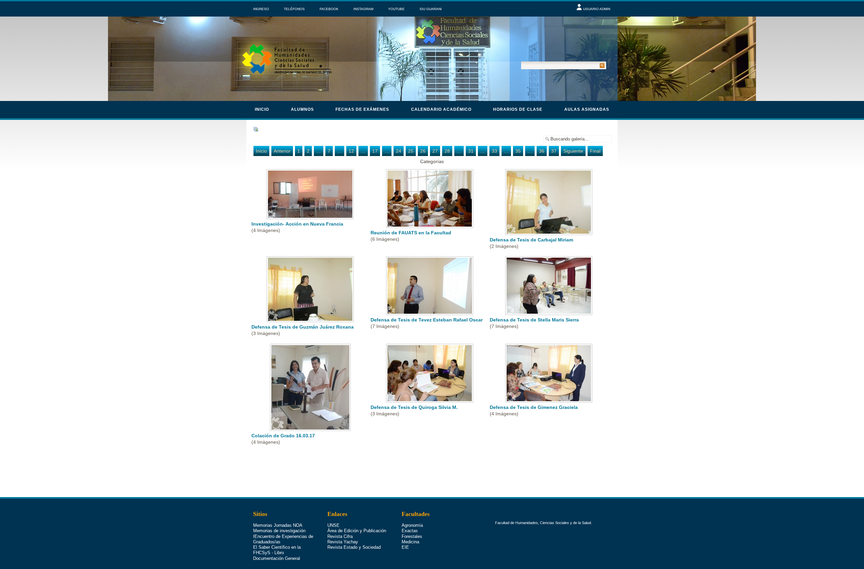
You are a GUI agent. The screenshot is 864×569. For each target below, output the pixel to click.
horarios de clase (517, 109)
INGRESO (261, 9)
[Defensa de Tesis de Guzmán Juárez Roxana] (311, 319)
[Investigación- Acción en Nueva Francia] (311, 216)
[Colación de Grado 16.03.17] (311, 428)
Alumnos (302, 109)
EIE (405, 547)
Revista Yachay (342, 541)
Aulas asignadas (586, 109)
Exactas (410, 530)
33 (494, 151)
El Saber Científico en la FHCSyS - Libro (277, 550)
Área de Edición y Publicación (356, 530)
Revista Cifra (340, 536)
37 (554, 151)
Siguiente (573, 151)
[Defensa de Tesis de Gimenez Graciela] (549, 400)
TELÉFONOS (294, 9)
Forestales (412, 536)
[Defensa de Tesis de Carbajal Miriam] (549, 232)
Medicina (410, 541)
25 (410, 151)
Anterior (282, 151)
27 (435, 151)
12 (351, 151)
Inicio (262, 109)
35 (518, 151)
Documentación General (276, 558)
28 (447, 151)
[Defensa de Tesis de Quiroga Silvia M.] (430, 400)
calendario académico (441, 109)
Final (595, 151)
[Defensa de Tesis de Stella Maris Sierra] (549, 312)
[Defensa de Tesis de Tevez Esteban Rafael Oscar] (430, 312)
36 (541, 151)
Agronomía (412, 525)
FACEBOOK (329, 9)
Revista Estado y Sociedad (354, 547)
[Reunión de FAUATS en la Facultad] (430, 225)
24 (398, 151)
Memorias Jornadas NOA (277, 525)
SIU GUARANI (431, 9)
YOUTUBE (396, 9)
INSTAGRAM (363, 9)
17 (375, 151)
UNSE (333, 525)
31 (471, 151)
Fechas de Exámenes (362, 109)
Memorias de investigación (279, 530)
